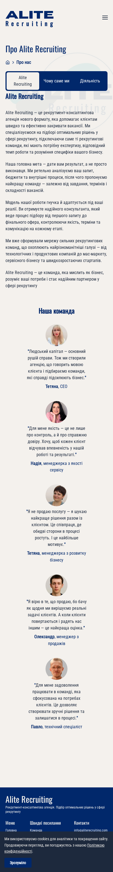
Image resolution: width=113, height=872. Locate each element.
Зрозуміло (18, 863)
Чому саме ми (56, 81)
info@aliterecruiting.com (91, 830)
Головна (11, 830)
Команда (36, 830)
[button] (105, 17)
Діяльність (90, 81)
